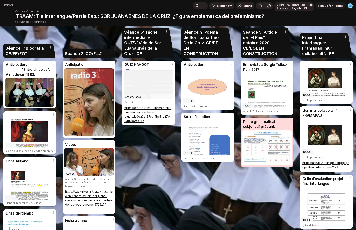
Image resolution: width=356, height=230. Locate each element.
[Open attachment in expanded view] (29, 92)
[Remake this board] (260, 5)
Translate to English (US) (292, 8)
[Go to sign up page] (350, 5)
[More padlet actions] (269, 5)
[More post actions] (54, 64)
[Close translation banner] (311, 5)
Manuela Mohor (24, 11)
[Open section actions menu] (51, 47)
